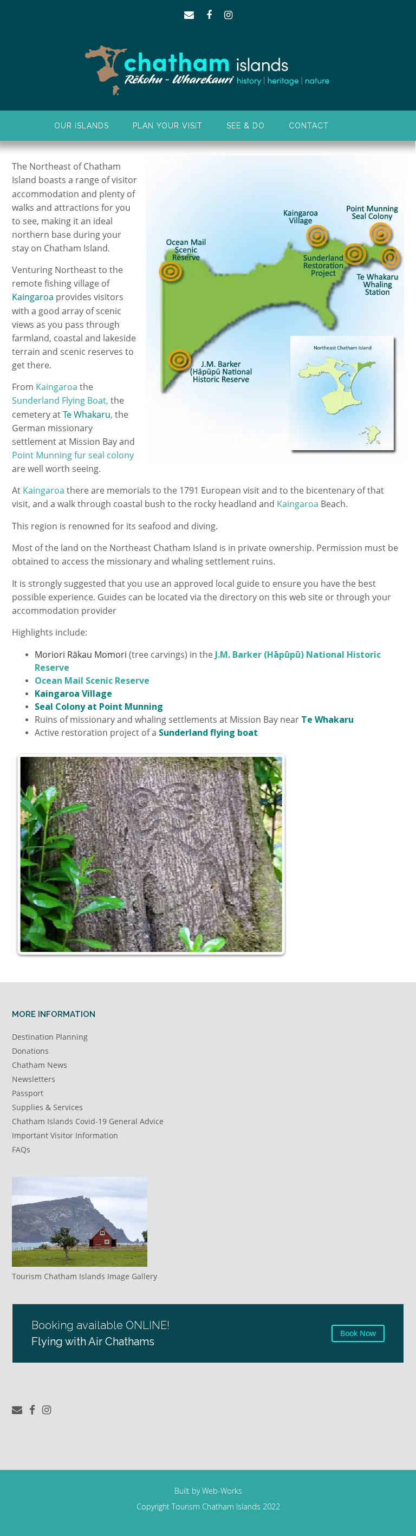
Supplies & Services (47, 1107)
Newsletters (33, 1079)
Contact (309, 125)
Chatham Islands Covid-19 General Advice (88, 1121)
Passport (27, 1093)
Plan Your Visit (168, 125)
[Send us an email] (189, 15)
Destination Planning (50, 1037)
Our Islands (81, 125)
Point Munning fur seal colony (73, 455)
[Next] (243, 854)
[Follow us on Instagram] (228, 15)
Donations (30, 1051)
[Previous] (55, 854)
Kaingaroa (56, 387)
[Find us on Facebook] (209, 15)
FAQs (21, 1149)
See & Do (245, 125)
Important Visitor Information (65, 1135)
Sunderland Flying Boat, (60, 400)
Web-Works (222, 1491)
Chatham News (39, 1065)
